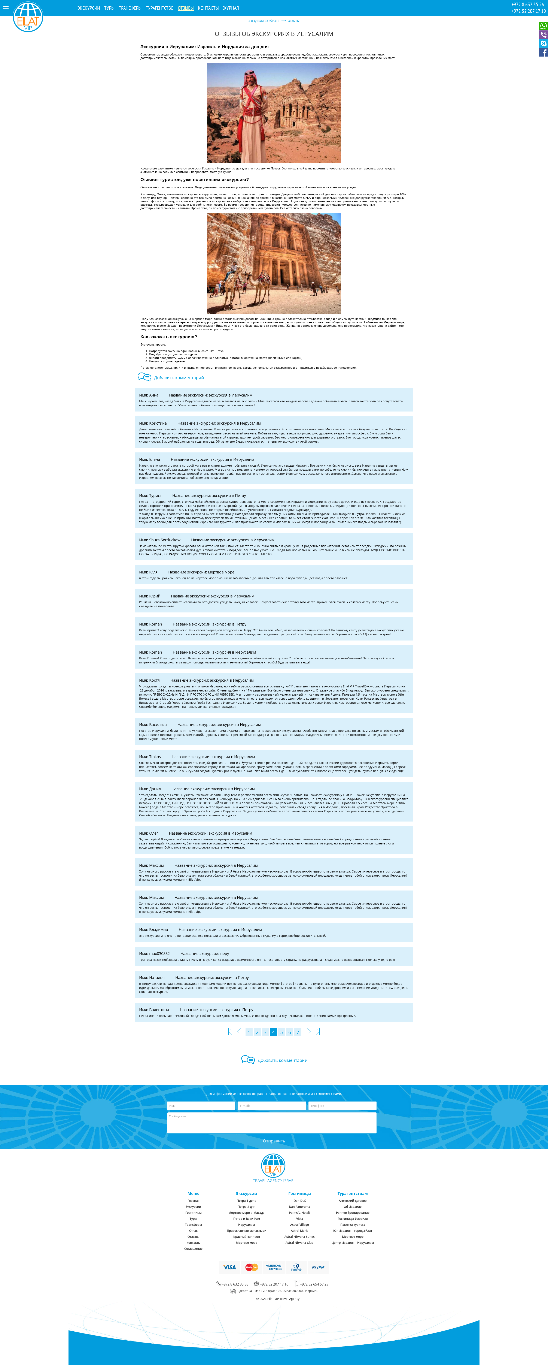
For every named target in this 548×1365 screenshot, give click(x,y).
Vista (299, 1219)
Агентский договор (353, 1201)
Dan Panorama (299, 1207)
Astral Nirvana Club (300, 1243)
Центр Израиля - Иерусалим (353, 1243)
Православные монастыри (246, 1231)
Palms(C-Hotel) (299, 1213)
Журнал (231, 8)
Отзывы (186, 8)
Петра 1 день (246, 1201)
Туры (109, 8)
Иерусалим (246, 1225)
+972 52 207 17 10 (529, 11)
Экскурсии (88, 8)
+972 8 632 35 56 (528, 4)
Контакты (208, 8)
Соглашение (193, 1249)
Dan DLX (300, 1201)
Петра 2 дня (246, 1207)
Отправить (274, 1141)
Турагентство (160, 8)
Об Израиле (353, 1207)
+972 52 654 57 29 (314, 1284)
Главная (194, 1201)
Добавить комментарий (179, 377)
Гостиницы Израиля (353, 1219)
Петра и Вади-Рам (246, 1219)
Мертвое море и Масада (246, 1213)
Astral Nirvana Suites (299, 1237)
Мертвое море (246, 1243)
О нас (193, 1231)
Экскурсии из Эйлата (264, 21)
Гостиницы (193, 1213)
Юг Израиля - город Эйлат (352, 1231)
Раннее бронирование (352, 1213)
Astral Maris (299, 1231)
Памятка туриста (352, 1225)
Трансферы (130, 8)
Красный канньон (246, 1237)
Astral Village (299, 1225)
